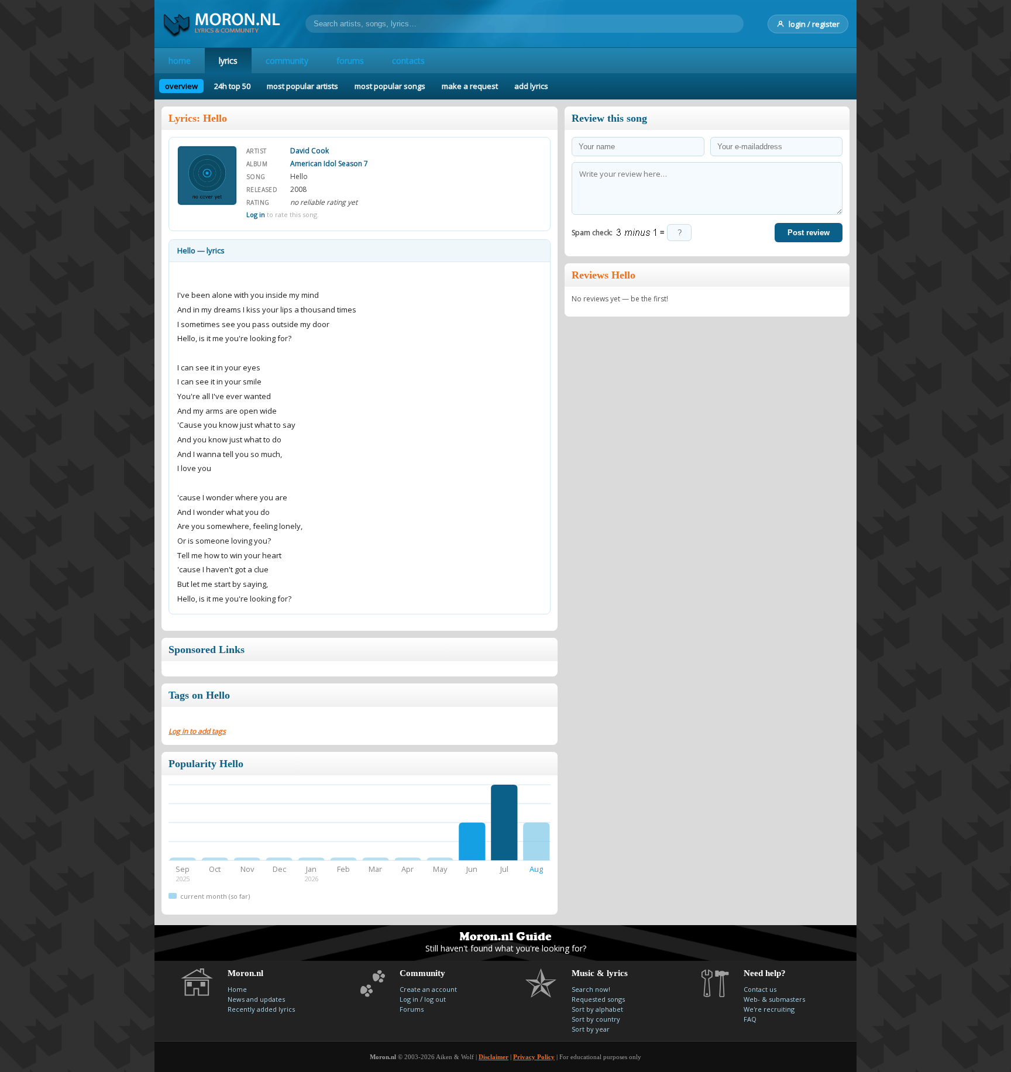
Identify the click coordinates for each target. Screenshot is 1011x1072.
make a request (470, 86)
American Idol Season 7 (329, 164)
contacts (408, 60)
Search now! (591, 989)
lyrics (228, 60)
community (287, 60)
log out (435, 999)
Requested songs (598, 999)
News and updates (256, 999)
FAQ (750, 1019)
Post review (809, 232)
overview (181, 86)
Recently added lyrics (261, 1009)
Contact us (760, 989)
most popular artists (302, 86)
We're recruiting (769, 1009)
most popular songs (390, 86)
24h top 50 (232, 86)
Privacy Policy (534, 1056)
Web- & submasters (774, 999)
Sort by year (591, 1029)
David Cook (309, 151)
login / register (814, 24)
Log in (255, 214)
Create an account (428, 989)
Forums (412, 1009)
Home (237, 989)
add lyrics (531, 86)
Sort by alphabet (597, 1009)
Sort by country (596, 1019)
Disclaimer (493, 1056)
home (179, 60)
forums (350, 60)
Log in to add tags (197, 731)
